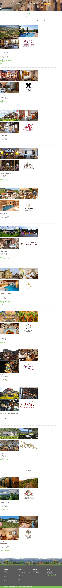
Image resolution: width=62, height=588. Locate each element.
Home (12, 3)
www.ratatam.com (12, 586)
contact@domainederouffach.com (6, 302)
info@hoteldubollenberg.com (5, 61)
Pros (4, 573)
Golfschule (34, 575)
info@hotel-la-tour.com (4, 102)
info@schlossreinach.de (4, 180)
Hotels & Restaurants (38, 3)
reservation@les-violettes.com (6, 258)
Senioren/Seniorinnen (7, 575)
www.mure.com (3, 508)
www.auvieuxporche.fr (4, 380)
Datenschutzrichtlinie (29, 586)
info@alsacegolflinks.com (51, 575)
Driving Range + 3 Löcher (37, 573)
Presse (5, 580)
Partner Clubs (6, 579)
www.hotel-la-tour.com (4, 101)
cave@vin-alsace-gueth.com (5, 550)
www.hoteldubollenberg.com (5, 60)
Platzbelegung (20, 575)
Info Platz (5, 576)
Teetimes (5, 571)
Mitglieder (17, 3)
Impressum (24, 586)
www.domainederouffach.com (5, 301)
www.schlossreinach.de (4, 179)
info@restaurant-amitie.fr (5, 419)
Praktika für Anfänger (36, 572)
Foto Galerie (6, 577)
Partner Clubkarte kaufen (22, 574)
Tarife (19, 571)
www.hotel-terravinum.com (5, 219)
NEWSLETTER (47, 3)
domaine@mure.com (4, 509)
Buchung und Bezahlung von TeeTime (24, 572)
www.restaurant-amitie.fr (4, 421)
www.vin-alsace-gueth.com (5, 549)
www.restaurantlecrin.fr (4, 342)
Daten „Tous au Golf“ (36, 571)
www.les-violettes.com (4, 257)
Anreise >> (49, 583)
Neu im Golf (29, 3)
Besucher (23, 3)
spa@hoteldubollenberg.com (5, 63)
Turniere (5, 572)
